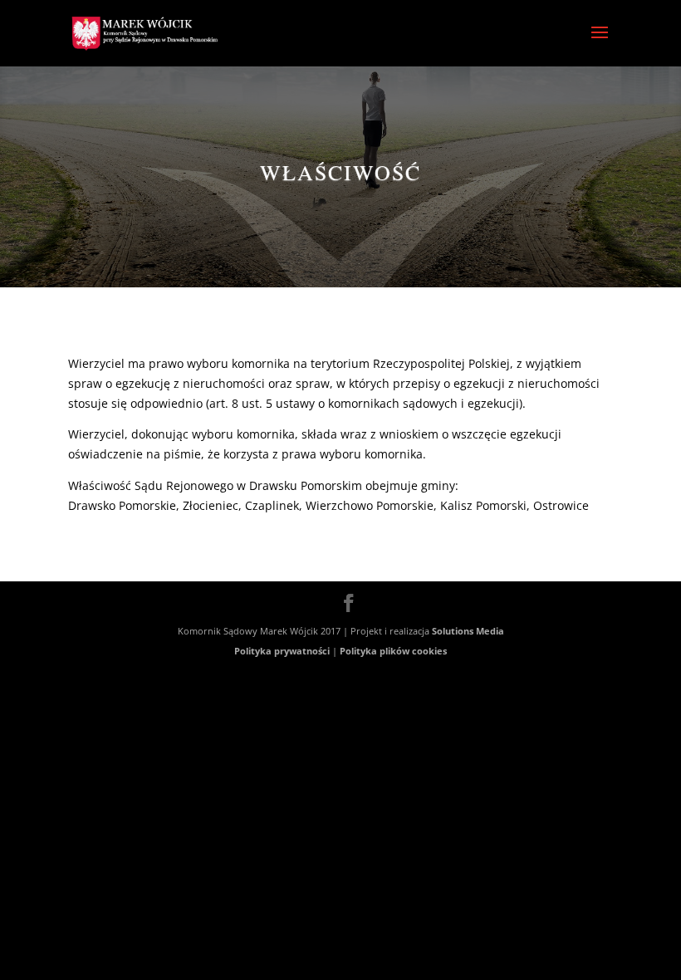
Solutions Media (468, 631)
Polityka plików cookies (393, 650)
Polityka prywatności (282, 650)
